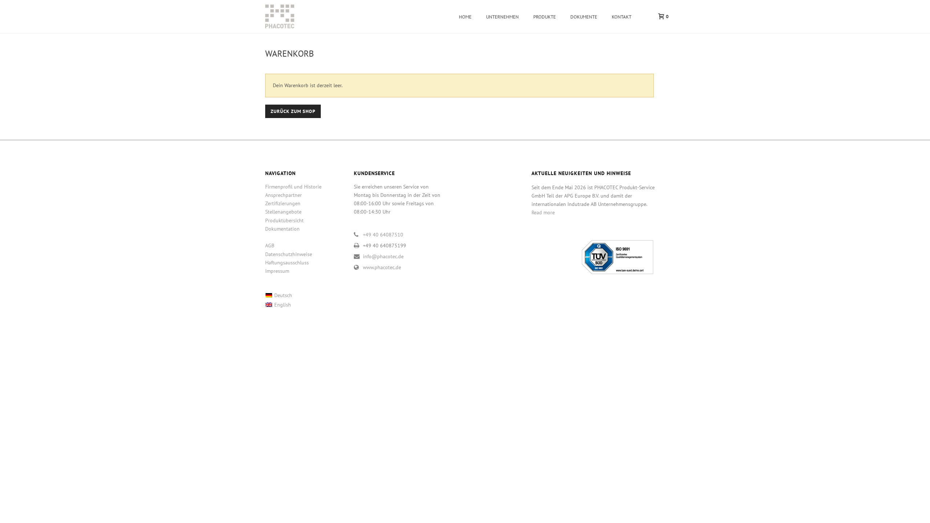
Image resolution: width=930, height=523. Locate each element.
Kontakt (621, 17)
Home (465, 17)
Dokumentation (282, 229)
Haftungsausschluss (287, 262)
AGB (269, 245)
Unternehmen (502, 17)
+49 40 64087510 (383, 234)
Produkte (544, 17)
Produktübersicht (284, 220)
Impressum (277, 271)
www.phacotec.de (382, 267)
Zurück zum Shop (293, 111)
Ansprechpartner (283, 195)
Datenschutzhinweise (288, 254)
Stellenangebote (283, 211)
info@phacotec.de (383, 256)
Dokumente (583, 17)
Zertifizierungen (282, 203)
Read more (543, 212)
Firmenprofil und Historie (293, 186)
